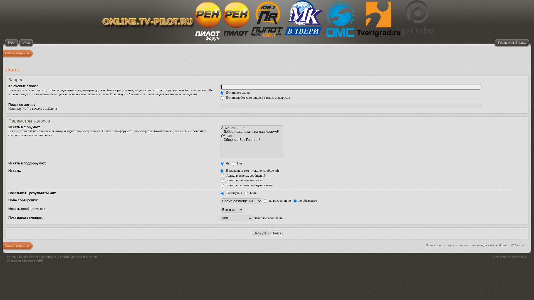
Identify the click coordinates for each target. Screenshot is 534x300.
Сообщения (233, 193)
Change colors (88, 256)
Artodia (521, 256)
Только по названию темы (243, 180)
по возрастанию (279, 200)
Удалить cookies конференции (467, 245)
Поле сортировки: (23, 200)
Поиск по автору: (22, 105)
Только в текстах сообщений (245, 176)
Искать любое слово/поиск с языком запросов (257, 97)
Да (227, 163)
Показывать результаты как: (32, 193)
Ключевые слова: (23, 86)
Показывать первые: (25, 217)
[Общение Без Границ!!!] (252, 140)
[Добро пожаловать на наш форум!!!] (252, 132)
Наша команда (435, 245)
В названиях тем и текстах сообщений (252, 170)
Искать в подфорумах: (27, 163)
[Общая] (252, 136)
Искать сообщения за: (26, 209)
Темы (253, 193)
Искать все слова (237, 92)
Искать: (14, 170)
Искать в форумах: (24, 127)
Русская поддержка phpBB (25, 260)
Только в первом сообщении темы (249, 185)
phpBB (27, 256)
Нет (239, 163)
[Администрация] (252, 128)
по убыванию (307, 200)
